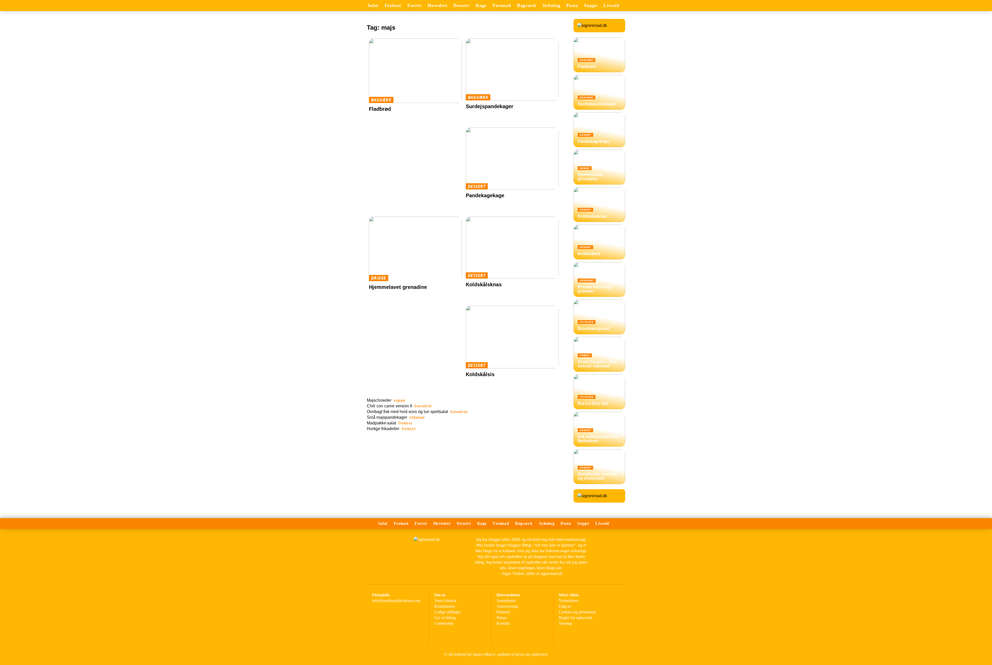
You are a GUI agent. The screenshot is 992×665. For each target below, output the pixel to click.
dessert (461, 5)
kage (481, 5)
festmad (502, 5)
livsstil (611, 5)
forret (414, 5)
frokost (393, 5)
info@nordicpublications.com (396, 600)
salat (373, 5)
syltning (551, 5)
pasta (572, 5)
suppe (590, 5)
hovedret (437, 5)
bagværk (526, 5)
